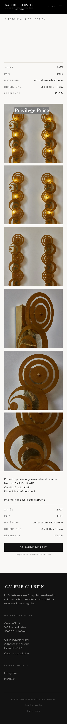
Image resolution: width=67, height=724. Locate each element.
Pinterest (9, 678)
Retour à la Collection (27, 19)
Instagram (10, 673)
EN (54, 7)
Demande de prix (33, 547)
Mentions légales (33, 705)
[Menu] (60, 7)
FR (48, 7)
